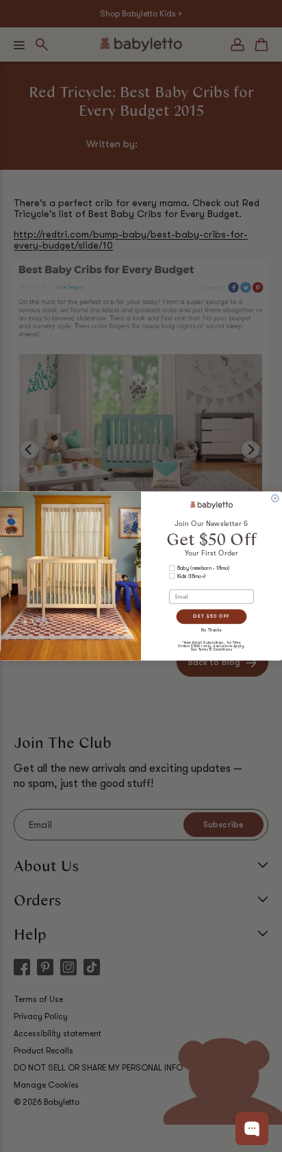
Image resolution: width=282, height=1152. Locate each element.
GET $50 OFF (211, 616)
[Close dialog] (275, 497)
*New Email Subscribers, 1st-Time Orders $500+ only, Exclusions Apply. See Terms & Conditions (211, 646)
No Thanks (211, 630)
